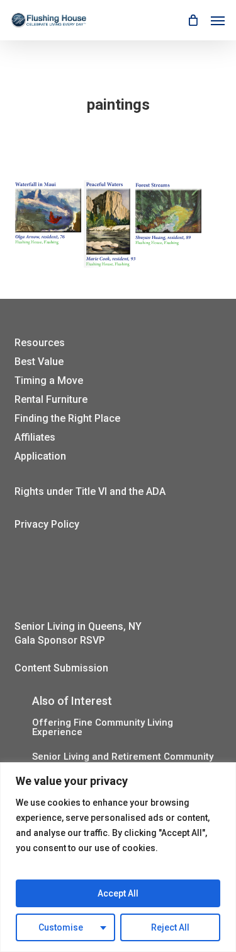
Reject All (170, 927)
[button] (218, 20)
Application (40, 456)
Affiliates (34, 437)
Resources (39, 343)
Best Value (39, 362)
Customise (60, 927)
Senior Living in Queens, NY (78, 626)
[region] (118, 857)
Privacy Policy (46, 524)
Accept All (118, 893)
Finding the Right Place (67, 418)
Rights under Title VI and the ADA (90, 491)
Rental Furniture (50, 399)
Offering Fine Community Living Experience (102, 727)
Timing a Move (48, 380)
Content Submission (61, 668)
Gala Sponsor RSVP (59, 640)
